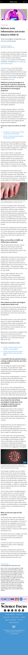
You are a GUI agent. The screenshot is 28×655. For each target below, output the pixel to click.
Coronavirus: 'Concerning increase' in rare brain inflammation (13, 132)
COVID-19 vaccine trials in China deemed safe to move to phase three (13, 353)
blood (2, 231)
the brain (11, 79)
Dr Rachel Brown (6, 68)
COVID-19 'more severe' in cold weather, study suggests (12, 348)
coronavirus (4, 60)
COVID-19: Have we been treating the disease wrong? (13, 137)
